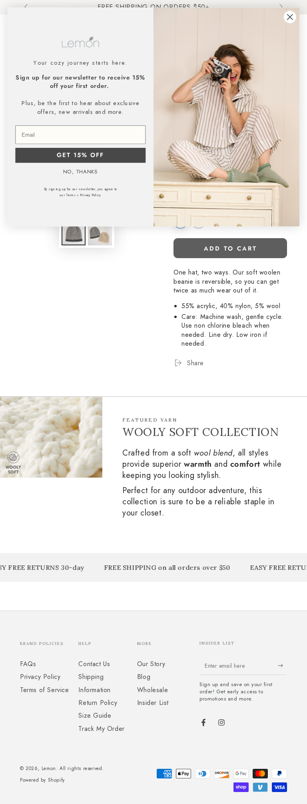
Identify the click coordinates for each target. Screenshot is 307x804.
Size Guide (94, 715)
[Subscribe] (282, 666)
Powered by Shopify (42, 780)
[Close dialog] (290, 17)
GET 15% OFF (80, 155)
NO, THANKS (80, 171)
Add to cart (230, 248)
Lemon (49, 768)
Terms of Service (44, 690)
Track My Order (101, 728)
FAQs (28, 664)
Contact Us (94, 664)
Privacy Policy (40, 676)
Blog (143, 676)
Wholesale (152, 690)
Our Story (151, 664)
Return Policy (97, 702)
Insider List (153, 702)
